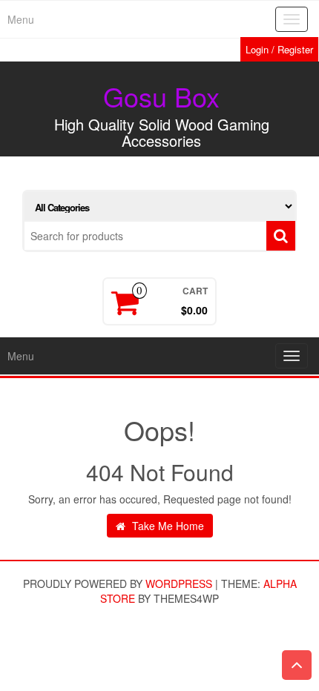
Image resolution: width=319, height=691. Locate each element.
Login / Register (279, 49)
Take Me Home (166, 525)
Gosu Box (161, 96)
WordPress (178, 583)
